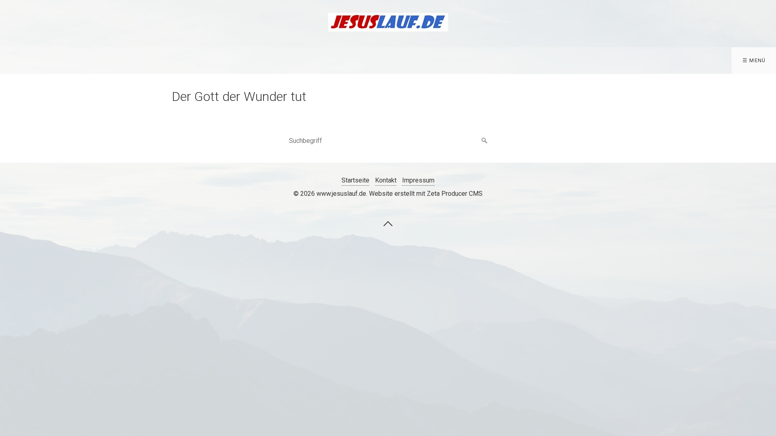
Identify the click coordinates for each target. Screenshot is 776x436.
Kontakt (385, 180)
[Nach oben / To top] (388, 223)
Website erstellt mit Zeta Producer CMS (426, 193)
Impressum (418, 180)
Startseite (355, 180)
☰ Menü (754, 60)
